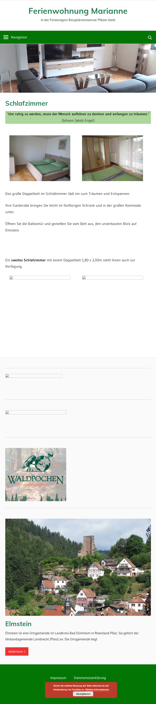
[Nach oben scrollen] (149, 697)
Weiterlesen (15, 651)
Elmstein (18, 624)
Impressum (58, 678)
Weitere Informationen (97, 689)
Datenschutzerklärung (90, 678)
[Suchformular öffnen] (150, 37)
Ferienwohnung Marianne (78, 11)
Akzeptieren (83, 694)
